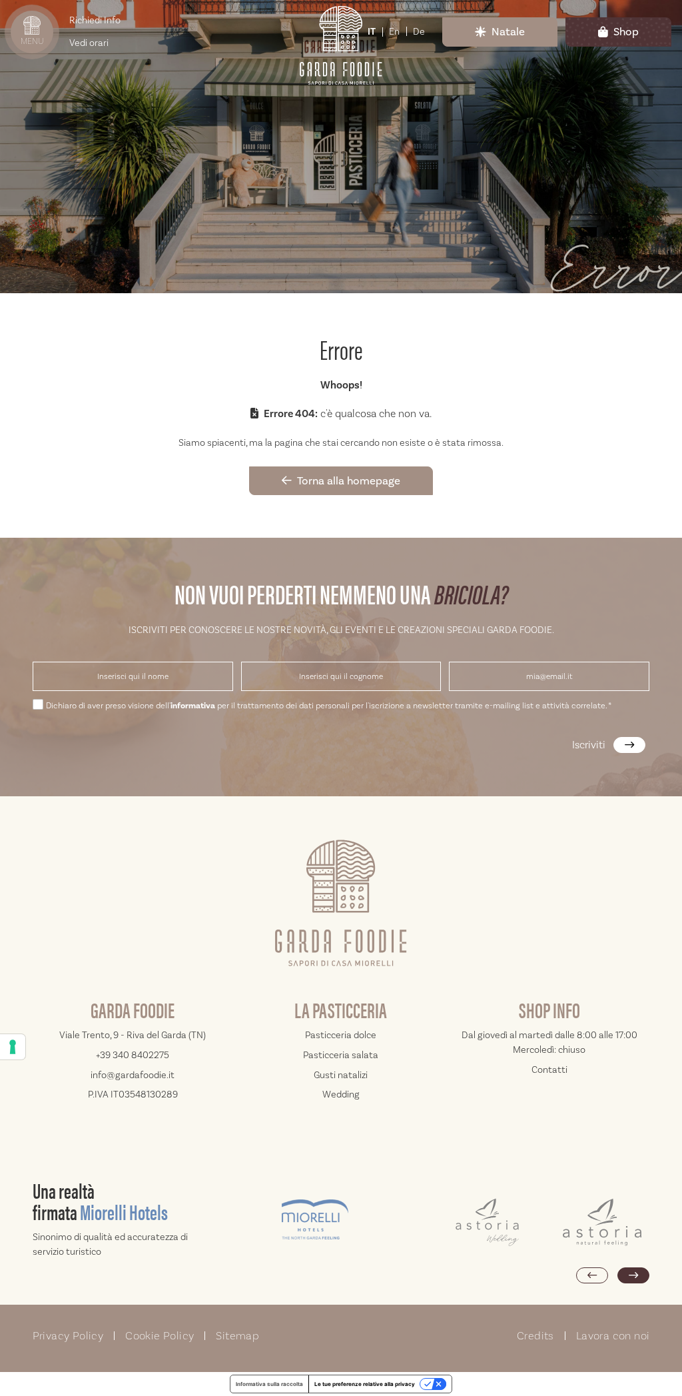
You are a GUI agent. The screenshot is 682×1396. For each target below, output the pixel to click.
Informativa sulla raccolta (269, 1384)
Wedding (341, 1094)
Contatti (549, 1069)
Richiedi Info (95, 20)
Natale (508, 31)
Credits (535, 1335)
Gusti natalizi (341, 1074)
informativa (192, 705)
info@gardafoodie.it (132, 1074)
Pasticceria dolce (340, 1035)
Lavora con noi (613, 1335)
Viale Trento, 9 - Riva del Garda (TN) (132, 1035)
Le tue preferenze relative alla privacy (364, 1384)
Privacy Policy (68, 1335)
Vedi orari (89, 42)
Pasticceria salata (340, 1054)
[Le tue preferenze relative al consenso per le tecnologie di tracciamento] (12, 1046)
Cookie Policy (159, 1335)
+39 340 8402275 (132, 1054)
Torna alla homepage (348, 480)
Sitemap (237, 1335)
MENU (32, 41)
